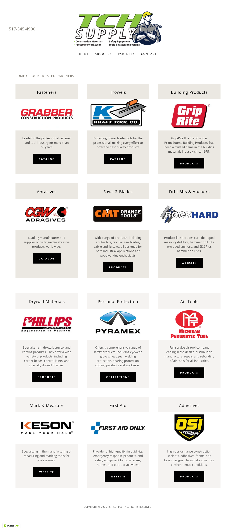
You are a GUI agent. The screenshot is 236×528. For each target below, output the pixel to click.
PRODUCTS (47, 377)
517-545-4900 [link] (22, 29)
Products (189, 163)
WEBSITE (46, 472)
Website (189, 263)
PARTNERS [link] (126, 54)
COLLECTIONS (118, 377)
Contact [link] (149, 54)
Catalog (47, 159)
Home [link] (84, 54)
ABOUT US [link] (103, 54)
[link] (118, 28)
